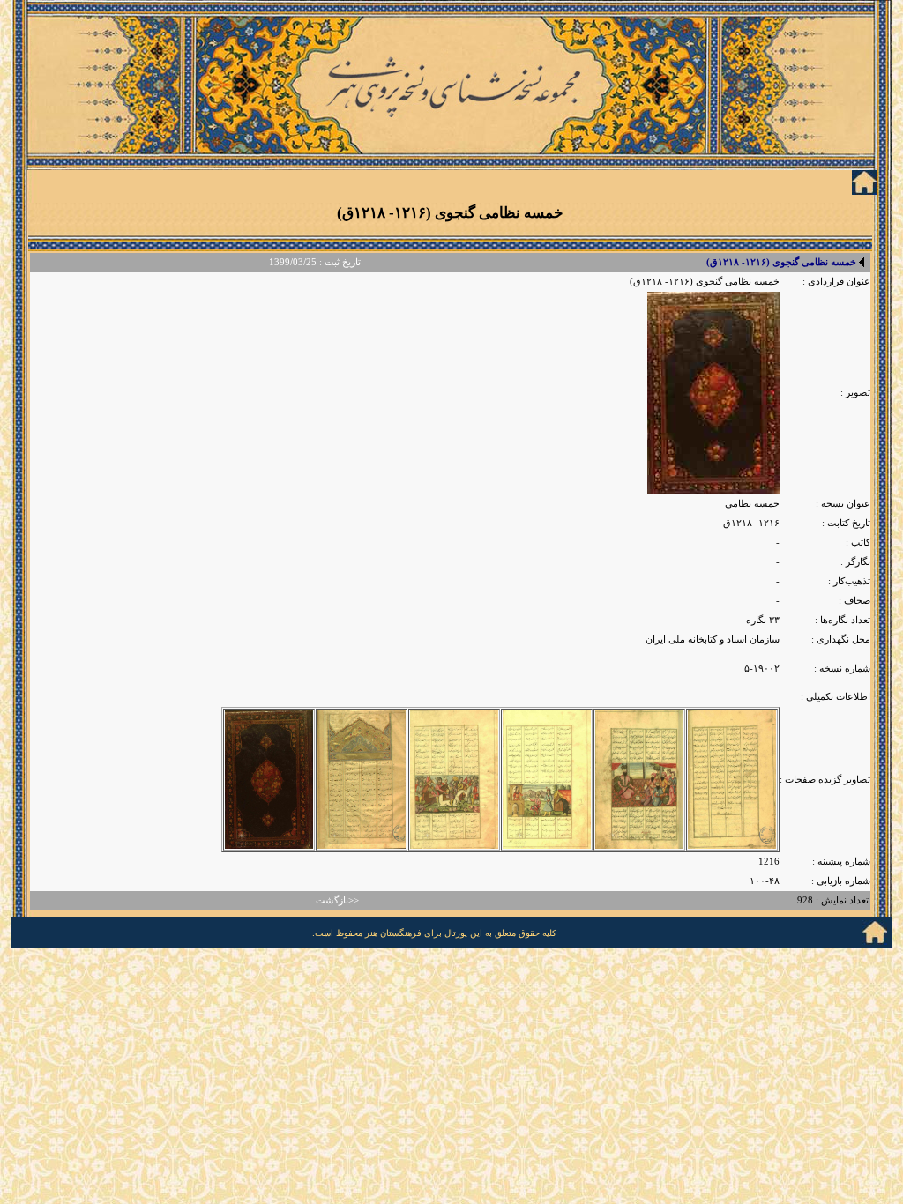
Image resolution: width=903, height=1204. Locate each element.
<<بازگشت (337, 900)
